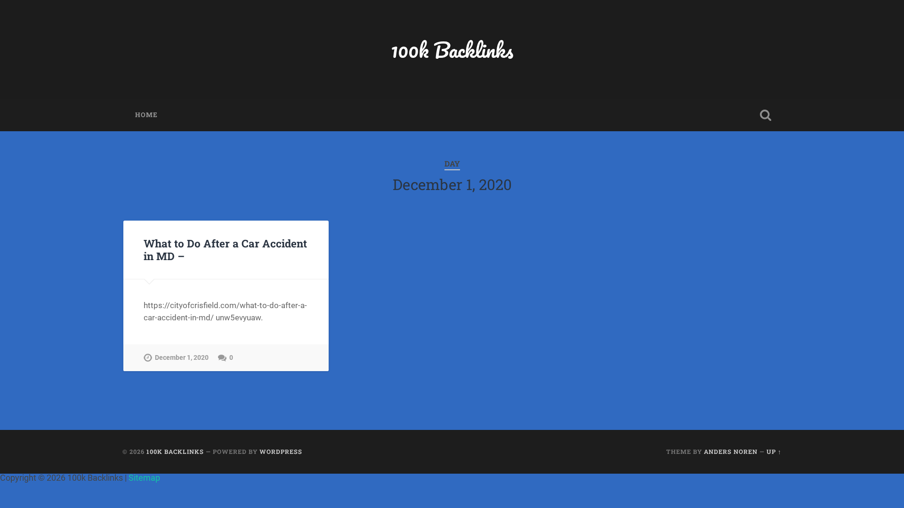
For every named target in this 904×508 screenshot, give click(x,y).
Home (146, 115)
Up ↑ (774, 451)
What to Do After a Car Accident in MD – (225, 249)
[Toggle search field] (766, 115)
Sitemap (144, 478)
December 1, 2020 (182, 358)
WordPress (280, 451)
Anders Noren (731, 451)
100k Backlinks (452, 49)
